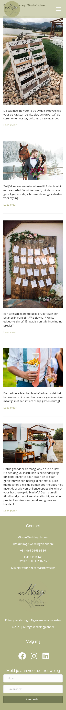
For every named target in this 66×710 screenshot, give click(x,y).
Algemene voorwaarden (46, 620)
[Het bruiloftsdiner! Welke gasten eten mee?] (33, 367)
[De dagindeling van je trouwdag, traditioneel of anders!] (33, 60)
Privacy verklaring (16, 620)
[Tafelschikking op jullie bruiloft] (33, 264)
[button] (22, 656)
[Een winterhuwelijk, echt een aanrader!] (33, 160)
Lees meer (10, 125)
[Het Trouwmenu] (33, 443)
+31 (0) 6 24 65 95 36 (33, 550)
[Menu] (59, 9)
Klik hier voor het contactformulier (33, 568)
